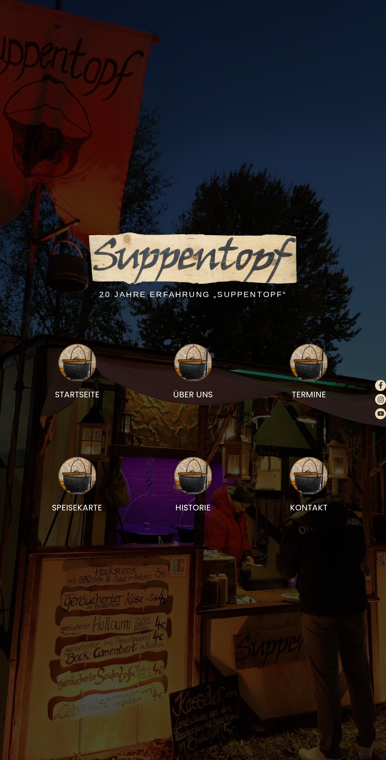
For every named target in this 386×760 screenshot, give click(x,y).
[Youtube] (380, 413)
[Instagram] (380, 399)
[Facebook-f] (380, 385)
